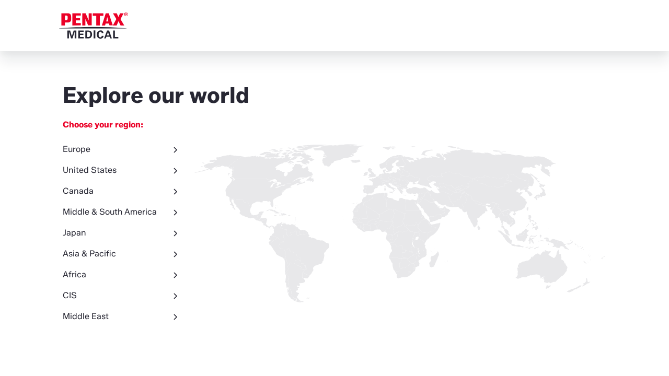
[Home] (93, 25)
